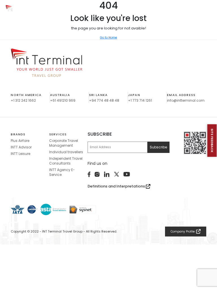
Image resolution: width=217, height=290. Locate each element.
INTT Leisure (20, 153)
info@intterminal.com (186, 100)
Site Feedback (212, 140)
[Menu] (207, 10)
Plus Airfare (20, 140)
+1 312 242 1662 (23, 100)
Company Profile (183, 231)
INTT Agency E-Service (62, 172)
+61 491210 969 (62, 100)
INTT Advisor (21, 147)
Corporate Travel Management (63, 143)
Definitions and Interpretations (117, 186)
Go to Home (108, 37)
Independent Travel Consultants (66, 161)
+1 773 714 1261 (140, 100)
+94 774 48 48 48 (104, 100)
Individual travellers (66, 152)
